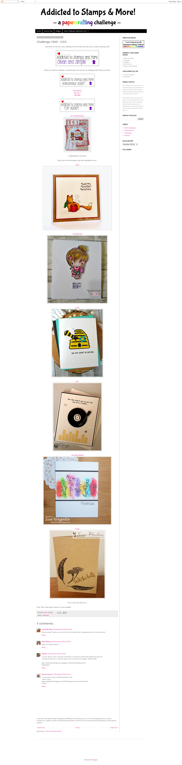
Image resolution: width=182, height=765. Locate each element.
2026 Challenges (130, 128)
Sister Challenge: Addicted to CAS (75, 31)
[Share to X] (62, 613)
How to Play (48, 31)
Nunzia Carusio (47, 674)
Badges (58, 31)
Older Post (113, 727)
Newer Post (41, 727)
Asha (77, 165)
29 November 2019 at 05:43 (61, 641)
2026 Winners (129, 130)
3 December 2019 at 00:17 (62, 674)
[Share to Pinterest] (66, 613)
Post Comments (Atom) (53, 731)
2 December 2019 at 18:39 (57, 654)
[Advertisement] (133, 182)
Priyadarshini (77, 234)
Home (39, 31)
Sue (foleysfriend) (77, 455)
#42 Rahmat (77, 91)
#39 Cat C (77, 93)
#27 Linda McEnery (77, 116)
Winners (127, 135)
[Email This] (58, 613)
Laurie (77, 308)
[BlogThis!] (60, 613)
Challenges (45, 615)
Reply (44, 635)
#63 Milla (77, 95)
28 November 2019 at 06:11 (63, 629)
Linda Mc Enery (47, 629)
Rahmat (44, 654)
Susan (77, 529)
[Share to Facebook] (64, 613)
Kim (77, 381)
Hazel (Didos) (46, 641)
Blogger (95, 760)
